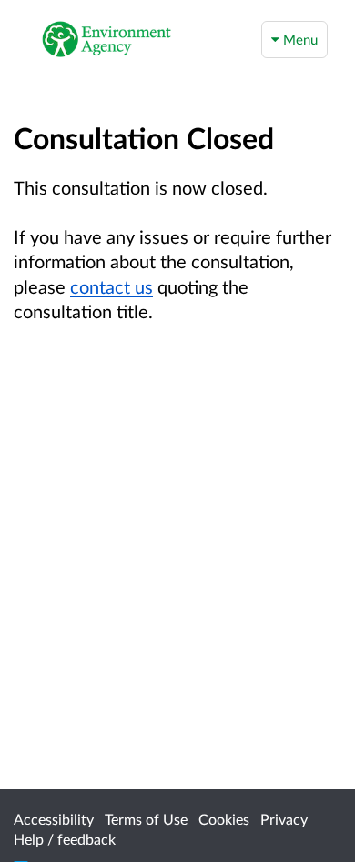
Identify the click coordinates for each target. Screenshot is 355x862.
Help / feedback (65, 838)
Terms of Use (146, 818)
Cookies (223, 818)
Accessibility (54, 818)
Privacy (284, 818)
